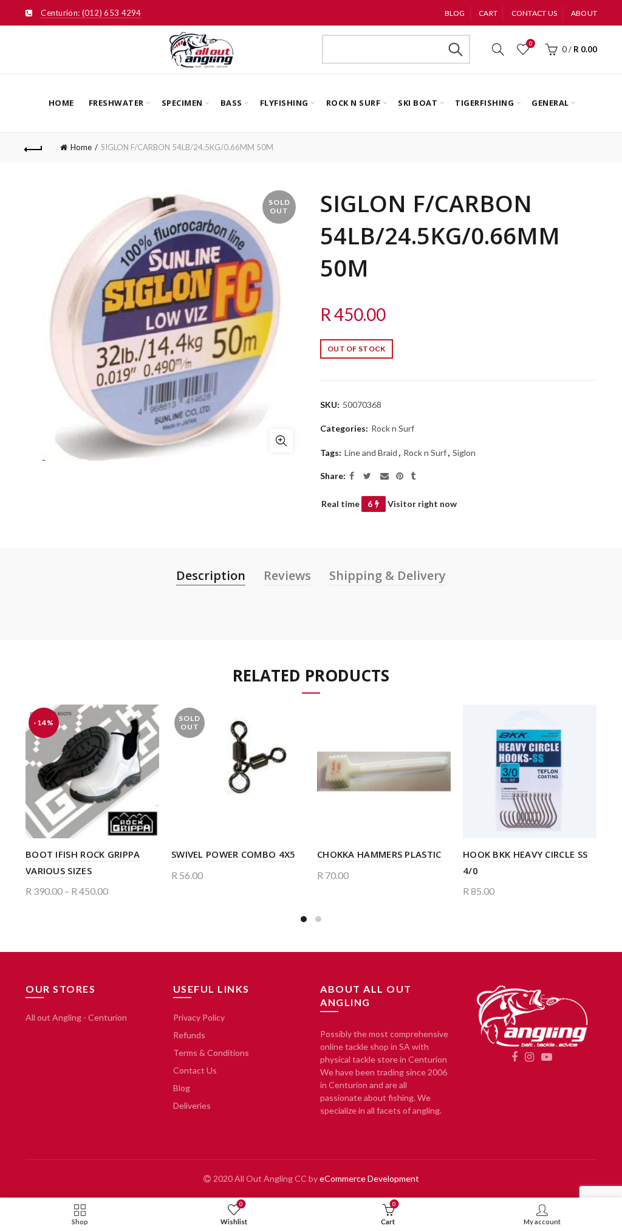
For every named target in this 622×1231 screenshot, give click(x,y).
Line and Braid (370, 452)
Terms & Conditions (211, 1052)
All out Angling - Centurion (76, 1017)
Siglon (464, 452)
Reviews (287, 575)
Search (455, 49)
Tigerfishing (484, 102)
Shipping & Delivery (387, 575)
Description (210, 575)
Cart (488, 13)
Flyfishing (284, 102)
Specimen (182, 102)
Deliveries (192, 1105)
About (584, 13)
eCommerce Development (369, 1178)
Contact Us (195, 1070)
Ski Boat (417, 102)
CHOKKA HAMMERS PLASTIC (379, 854)
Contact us (534, 13)
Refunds (189, 1035)
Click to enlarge (281, 440)
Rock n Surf (353, 102)
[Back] (34, 148)
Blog (455, 13)
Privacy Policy (199, 1017)
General (550, 102)
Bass (231, 102)
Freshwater (116, 102)
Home (61, 102)
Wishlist (530, 43)
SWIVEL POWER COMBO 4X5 (233, 854)
